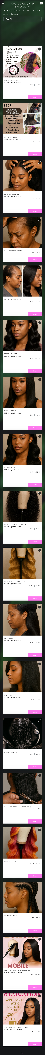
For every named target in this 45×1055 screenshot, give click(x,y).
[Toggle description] (39, 48)
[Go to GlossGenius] (23, 1053)
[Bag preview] (41, 3)
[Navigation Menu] (3, 3)
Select (35, 97)
